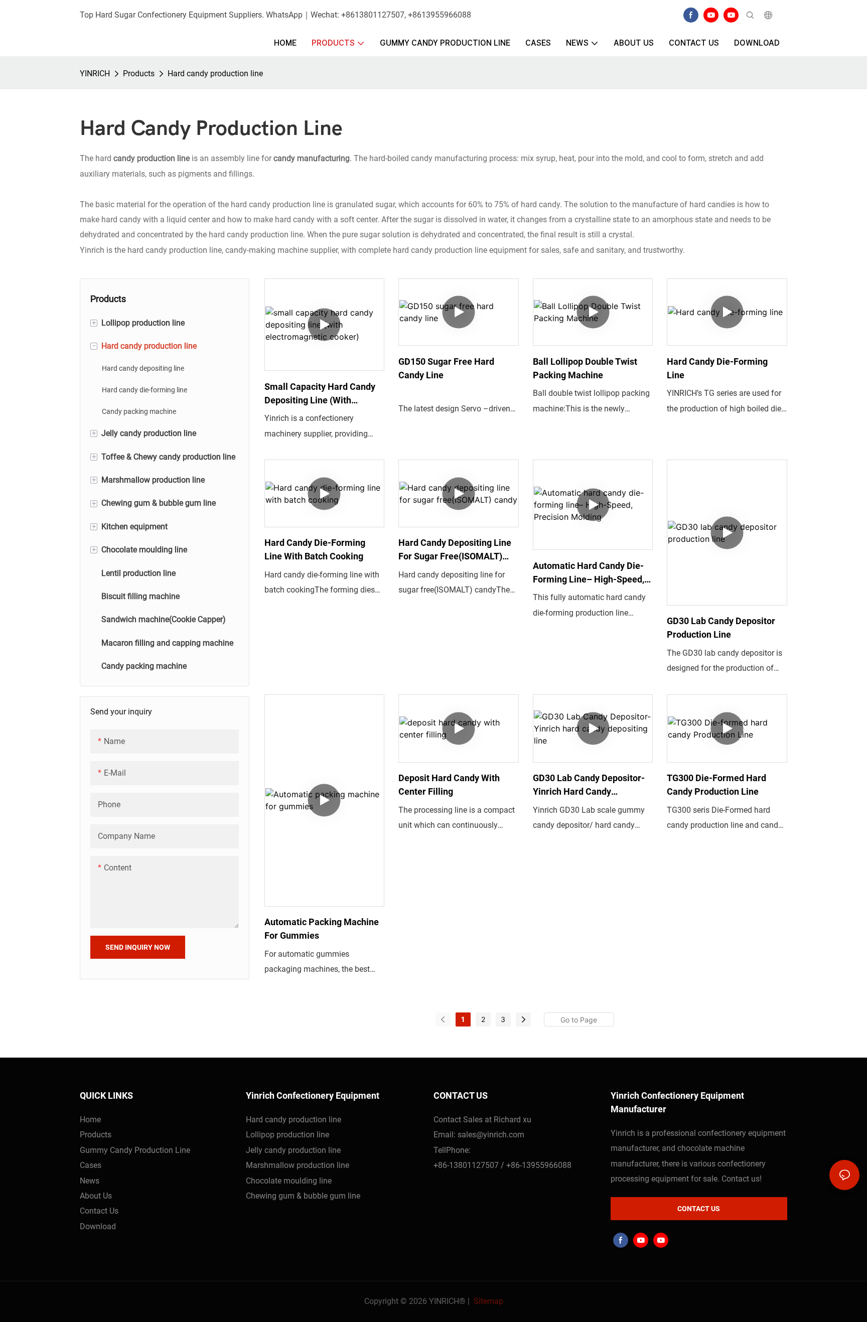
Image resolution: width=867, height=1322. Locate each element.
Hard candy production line (215, 73)
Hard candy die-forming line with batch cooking (314, 549)
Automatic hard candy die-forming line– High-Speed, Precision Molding (588, 573)
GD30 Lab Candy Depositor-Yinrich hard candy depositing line (589, 785)
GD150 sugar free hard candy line (446, 368)
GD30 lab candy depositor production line (721, 628)
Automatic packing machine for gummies (321, 929)
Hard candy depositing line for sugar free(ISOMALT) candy (454, 550)
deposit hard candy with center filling (449, 785)
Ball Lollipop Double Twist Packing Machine (585, 368)
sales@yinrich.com (491, 1134)
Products (139, 73)
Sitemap (487, 1301)
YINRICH (95, 73)
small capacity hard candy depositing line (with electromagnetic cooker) (319, 394)
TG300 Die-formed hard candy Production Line (716, 785)
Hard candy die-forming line (717, 368)
